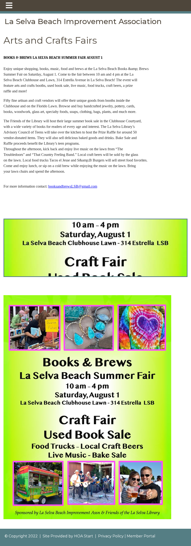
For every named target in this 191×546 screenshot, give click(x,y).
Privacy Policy (111, 536)
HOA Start (83, 536)
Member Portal (141, 536)
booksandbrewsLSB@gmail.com (72, 186)
